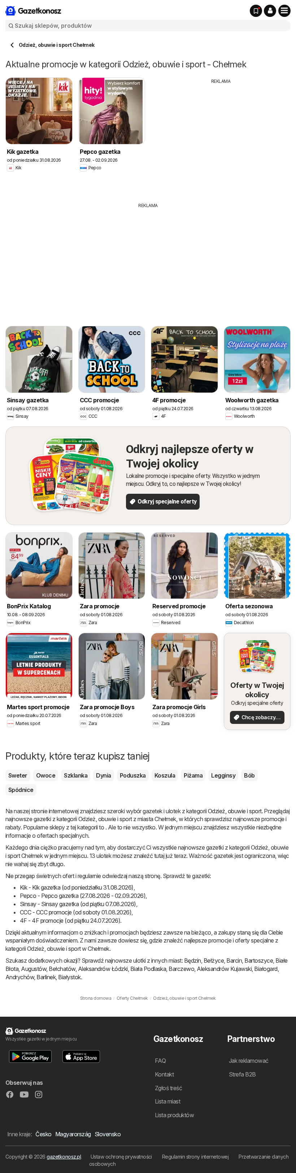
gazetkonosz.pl (64, 1157)
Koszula (164, 775)
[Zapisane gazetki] (256, 11)
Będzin (192, 960)
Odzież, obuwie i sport (235, 811)
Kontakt (164, 1074)
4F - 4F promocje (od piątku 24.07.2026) (70, 920)
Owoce (45, 775)
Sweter (17, 775)
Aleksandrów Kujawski (224, 968)
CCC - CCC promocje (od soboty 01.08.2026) (75, 912)
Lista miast (167, 1101)
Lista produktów (174, 1115)
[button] (270, 11)
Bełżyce (214, 960)
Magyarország (73, 1134)
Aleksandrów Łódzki (103, 968)
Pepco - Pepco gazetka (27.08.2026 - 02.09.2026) (82, 895)
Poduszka (133, 775)
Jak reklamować (249, 1060)
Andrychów (19, 977)
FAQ (160, 1060)
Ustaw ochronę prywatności (121, 1157)
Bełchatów (62, 968)
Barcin (234, 960)
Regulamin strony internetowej (195, 1157)
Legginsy (223, 775)
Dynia (103, 775)
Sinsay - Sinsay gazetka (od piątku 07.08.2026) (78, 904)
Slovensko (108, 1134)
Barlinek (46, 977)
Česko (43, 1134)
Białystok (69, 977)
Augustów (33, 968)
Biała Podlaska (148, 968)
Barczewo (181, 968)
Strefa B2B (242, 1074)
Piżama (193, 775)
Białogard (265, 968)
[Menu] (284, 11)
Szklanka (75, 775)
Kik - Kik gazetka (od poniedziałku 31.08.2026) (77, 887)
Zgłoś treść (168, 1088)
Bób (249, 775)
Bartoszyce (258, 960)
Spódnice (21, 789)
